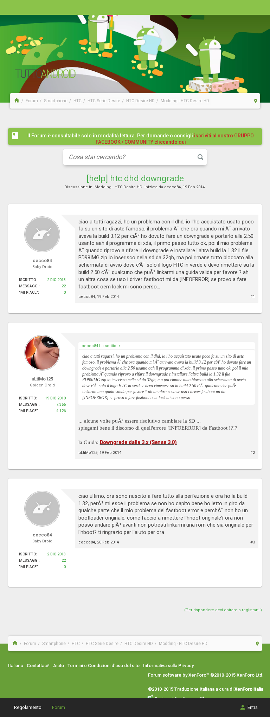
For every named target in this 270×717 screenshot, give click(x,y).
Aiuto (58, 665)
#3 (252, 542)
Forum (58, 707)
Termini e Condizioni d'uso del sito (104, 665)
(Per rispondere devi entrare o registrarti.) (223, 610)
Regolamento (27, 707)
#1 (252, 296)
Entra (253, 707)
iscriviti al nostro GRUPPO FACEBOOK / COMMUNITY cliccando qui (175, 139)
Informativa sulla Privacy (168, 665)
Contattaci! (38, 665)
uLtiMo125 (87, 452)
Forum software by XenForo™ (206, 675)
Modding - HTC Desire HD (118, 187)
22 (64, 286)
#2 (252, 452)
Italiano (15, 665)
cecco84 (172, 187)
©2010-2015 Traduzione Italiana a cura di (205, 689)
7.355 (61, 404)
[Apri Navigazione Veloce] (255, 100)
